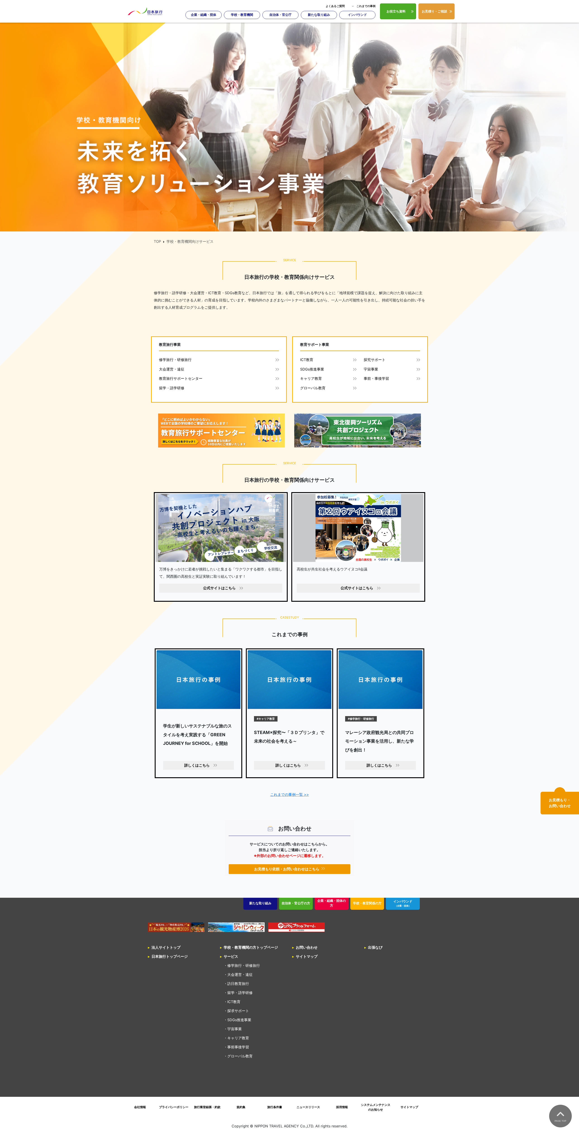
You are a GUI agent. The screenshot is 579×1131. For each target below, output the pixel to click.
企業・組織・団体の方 (331, 903)
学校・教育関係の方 (367, 903)
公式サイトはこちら (219, 588)
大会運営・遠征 (171, 369)
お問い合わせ (307, 947)
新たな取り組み (319, 15)
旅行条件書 (274, 1107)
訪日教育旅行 (238, 983)
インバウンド (357, 15)
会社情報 (140, 1107)
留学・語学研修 (171, 388)
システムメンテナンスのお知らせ (375, 1107)
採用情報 (342, 1107)
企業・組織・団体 (203, 15)
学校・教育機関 (242, 15)
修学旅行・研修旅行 (175, 359)
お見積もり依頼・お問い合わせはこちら (286, 869)
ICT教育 (306, 359)
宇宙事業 (371, 369)
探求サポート (238, 1010)
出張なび (375, 947)
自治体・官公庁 (280, 15)
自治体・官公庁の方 (296, 903)
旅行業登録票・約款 (207, 1107)
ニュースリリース (308, 1107)
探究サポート (374, 359)
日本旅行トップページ (170, 956)
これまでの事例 (365, 6)
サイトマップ (307, 956)
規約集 (241, 1107)
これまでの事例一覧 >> (289, 794)
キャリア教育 (311, 378)
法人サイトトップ (166, 947)
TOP (157, 241)
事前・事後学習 (376, 378)
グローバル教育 (312, 388)
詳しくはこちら (197, 765)
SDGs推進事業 (312, 369)
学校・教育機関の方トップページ (251, 947)
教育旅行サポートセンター (180, 378)
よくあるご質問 (335, 6)
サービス (231, 956)
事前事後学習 (238, 1047)
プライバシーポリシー (173, 1107)
